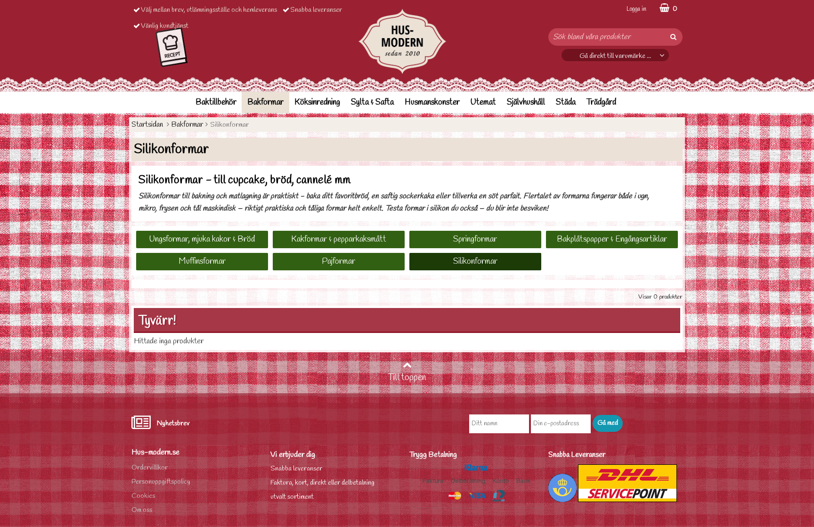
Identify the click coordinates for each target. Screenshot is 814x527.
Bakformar (265, 102)
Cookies (143, 496)
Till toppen (407, 378)
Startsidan (147, 125)
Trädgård (601, 102)
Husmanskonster (432, 102)
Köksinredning (317, 102)
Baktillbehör (215, 102)
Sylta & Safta (372, 102)
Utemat (483, 102)
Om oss (141, 510)
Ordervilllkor (149, 467)
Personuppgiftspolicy (160, 482)
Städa (566, 102)
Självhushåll (526, 102)
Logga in (636, 9)
